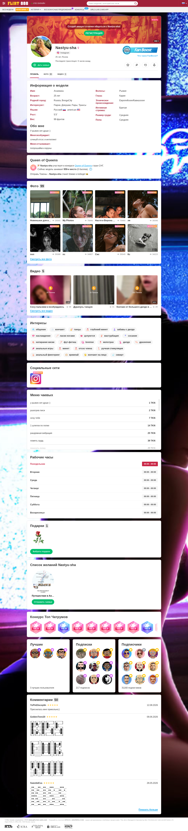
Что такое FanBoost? (147, 56)
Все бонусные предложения (57, 10)
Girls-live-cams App (99, 10)
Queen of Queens (83, 165)
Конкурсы (79, 10)
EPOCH (67, 820)
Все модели (7, 10)
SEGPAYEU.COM (78, 820)
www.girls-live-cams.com (38, 820)
